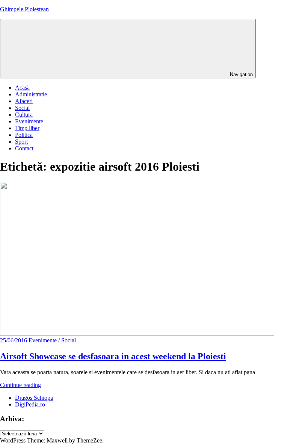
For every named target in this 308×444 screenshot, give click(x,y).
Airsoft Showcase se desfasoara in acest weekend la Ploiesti (113, 356)
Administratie (31, 94)
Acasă (22, 87)
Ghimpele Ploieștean (24, 9)
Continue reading (20, 385)
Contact (24, 148)
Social (22, 108)
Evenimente (29, 121)
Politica (24, 135)
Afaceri (24, 101)
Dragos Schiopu (34, 397)
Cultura (24, 114)
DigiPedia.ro (30, 404)
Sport (21, 141)
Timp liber (27, 128)
